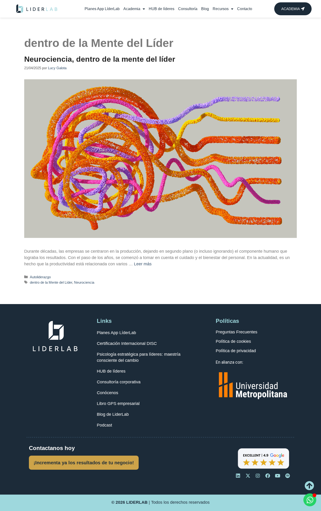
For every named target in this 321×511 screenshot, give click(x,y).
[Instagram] (257, 475)
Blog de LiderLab (113, 414)
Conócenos (107, 392)
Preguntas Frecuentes (236, 332)
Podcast (104, 425)
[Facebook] (267, 475)
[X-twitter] (248, 475)
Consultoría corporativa (119, 382)
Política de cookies (233, 341)
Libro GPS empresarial (118, 403)
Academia (131, 9)
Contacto (244, 9)
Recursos (221, 9)
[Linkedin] (238, 475)
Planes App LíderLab (102, 9)
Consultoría (187, 9)
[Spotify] (287, 475)
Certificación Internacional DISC (127, 343)
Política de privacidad (236, 350)
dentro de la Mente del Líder (51, 282)
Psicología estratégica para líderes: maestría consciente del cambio (138, 357)
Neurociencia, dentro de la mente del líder (99, 59)
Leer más (143, 264)
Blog (205, 9)
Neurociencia (84, 282)
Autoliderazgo (40, 277)
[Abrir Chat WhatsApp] (309, 499)
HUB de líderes (161, 9)
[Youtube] (277, 475)
